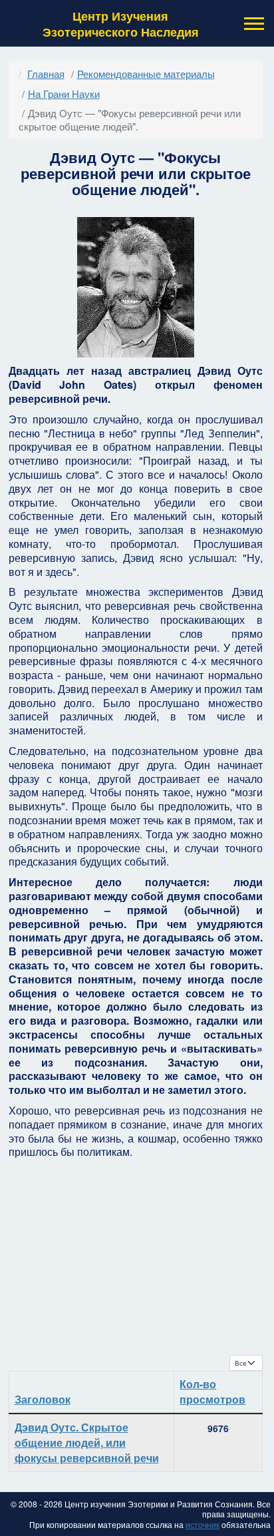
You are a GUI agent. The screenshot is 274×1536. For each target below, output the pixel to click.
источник (202, 1524)
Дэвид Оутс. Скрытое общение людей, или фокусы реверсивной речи (87, 1442)
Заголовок (42, 1399)
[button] (252, 23)
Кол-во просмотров (212, 1391)
